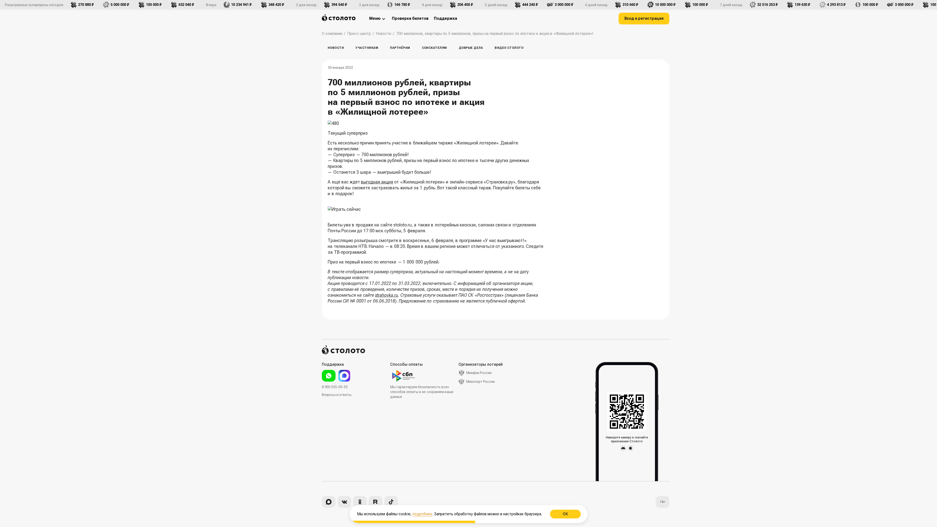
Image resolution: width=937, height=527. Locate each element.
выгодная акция (377, 181)
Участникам (367, 48)
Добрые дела (471, 48)
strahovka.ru (386, 295)
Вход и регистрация (643, 18)
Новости (336, 48)
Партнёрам (400, 48)
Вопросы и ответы (336, 395)
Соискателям (434, 48)
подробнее (422, 514)
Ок (565, 514)
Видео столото (509, 48)
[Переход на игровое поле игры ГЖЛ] (436, 209)
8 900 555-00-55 (335, 387)
